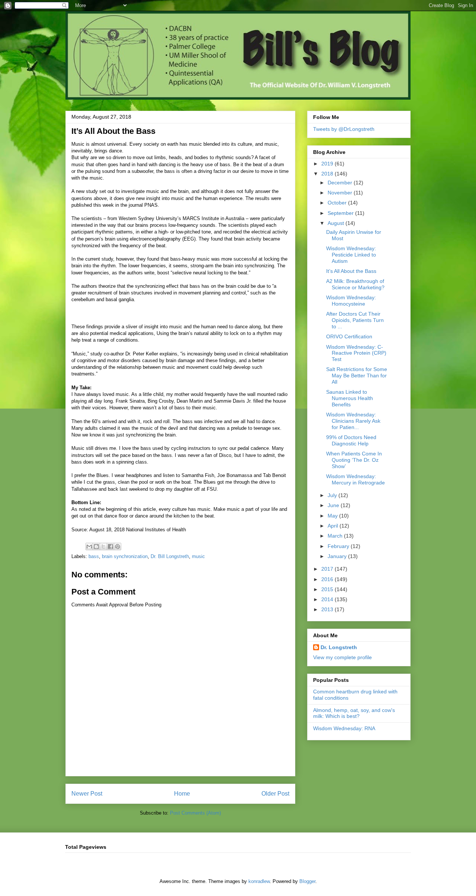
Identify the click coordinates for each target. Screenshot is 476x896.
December (341, 183)
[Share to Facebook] (110, 546)
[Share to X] (103, 546)
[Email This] (89, 546)
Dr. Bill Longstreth (170, 556)
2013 (328, 609)
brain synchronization (125, 556)
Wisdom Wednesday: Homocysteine (351, 300)
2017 (328, 569)
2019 (328, 164)
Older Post (275, 793)
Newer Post (86, 793)
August (336, 223)
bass (94, 556)
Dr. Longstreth (339, 647)
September (341, 213)
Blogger (307, 881)
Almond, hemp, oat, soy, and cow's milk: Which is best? (354, 713)
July (333, 495)
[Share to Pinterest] (117, 546)
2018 (328, 174)
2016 (328, 579)
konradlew (259, 881)
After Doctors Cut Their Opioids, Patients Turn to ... (355, 320)
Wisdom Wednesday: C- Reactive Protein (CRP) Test (356, 353)
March (336, 536)
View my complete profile (342, 657)
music (198, 556)
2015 (328, 589)
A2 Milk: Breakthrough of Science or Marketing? (355, 284)
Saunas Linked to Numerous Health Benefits (349, 398)
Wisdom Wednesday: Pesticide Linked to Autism (351, 254)
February (339, 546)
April (334, 526)
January (338, 556)
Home (182, 793)
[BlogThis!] (96, 546)
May (333, 516)
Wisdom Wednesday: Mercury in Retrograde (355, 479)
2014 (328, 599)
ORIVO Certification (349, 336)
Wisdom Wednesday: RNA (344, 728)
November (341, 193)
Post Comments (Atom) (195, 813)
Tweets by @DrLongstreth (343, 129)
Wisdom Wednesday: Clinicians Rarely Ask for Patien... (353, 421)
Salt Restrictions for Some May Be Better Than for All (356, 375)
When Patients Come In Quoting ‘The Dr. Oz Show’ (354, 460)
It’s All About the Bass (351, 271)
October (338, 203)
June (334, 505)
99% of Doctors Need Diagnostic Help (351, 440)
